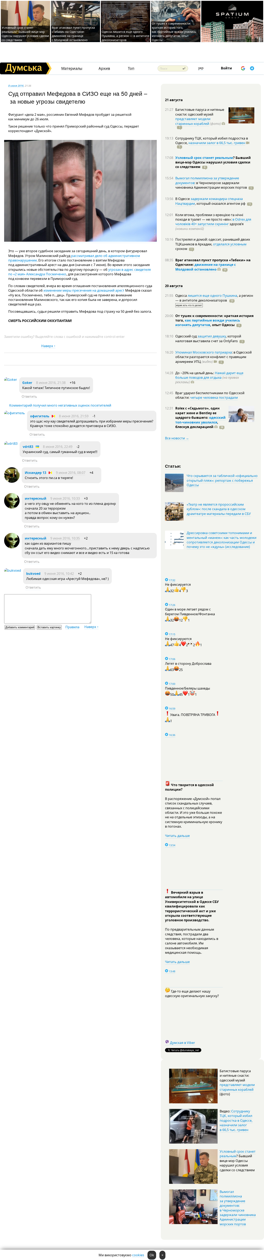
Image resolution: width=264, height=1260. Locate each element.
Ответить (29, 396)
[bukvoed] (12, 570)
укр (201, 68)
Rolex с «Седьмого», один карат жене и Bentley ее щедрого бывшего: (197, 413)
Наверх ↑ (48, 346)
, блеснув (196, 424)
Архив (104, 68)
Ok (152, 1255)
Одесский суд (186, 336)
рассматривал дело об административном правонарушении (74, 258)
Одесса (181, 295)
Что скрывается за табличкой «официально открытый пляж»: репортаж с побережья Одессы (222, 480)
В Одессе (183, 198)
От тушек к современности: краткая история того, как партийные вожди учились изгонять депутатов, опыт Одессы (174, 31)
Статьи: (173, 466)
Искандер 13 (35, 472)
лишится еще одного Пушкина (212, 295)
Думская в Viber (182, 1042)
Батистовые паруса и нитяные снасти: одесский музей (199, 111)
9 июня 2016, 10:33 (65, 498)
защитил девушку (212, 336)
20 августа (174, 286)
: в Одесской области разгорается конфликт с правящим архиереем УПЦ (213, 357)
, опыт (222, 325)
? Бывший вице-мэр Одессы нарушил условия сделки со (213, 162)
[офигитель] (14, 413)
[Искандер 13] (12, 481)
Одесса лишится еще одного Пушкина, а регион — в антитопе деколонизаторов (125, 36)
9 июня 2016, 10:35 (65, 538)
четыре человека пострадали (214, 397)
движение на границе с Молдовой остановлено (205, 266)
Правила (72, 627)
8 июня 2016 (16, 86)
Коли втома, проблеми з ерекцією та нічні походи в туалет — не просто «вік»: (209, 217)
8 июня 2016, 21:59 (73, 416)
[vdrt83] (11, 443)
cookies (138, 1255)
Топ (131, 68)
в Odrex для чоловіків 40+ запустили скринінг (213, 221)
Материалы (71, 68)
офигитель (39, 416)
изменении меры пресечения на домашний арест (83, 290)
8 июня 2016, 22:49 (57, 446)
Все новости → (177, 438)
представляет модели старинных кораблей (192, 121)
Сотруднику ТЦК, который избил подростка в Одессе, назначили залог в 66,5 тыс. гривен (236, 1120)
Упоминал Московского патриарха (203, 352)
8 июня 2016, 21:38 (51, 382)
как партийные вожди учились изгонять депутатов (207, 322)
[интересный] (12, 507)
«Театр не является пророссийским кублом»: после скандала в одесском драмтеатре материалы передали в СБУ (219, 509)
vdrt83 (28, 446)
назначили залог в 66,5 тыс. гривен (217, 143)
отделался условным (229, 244)
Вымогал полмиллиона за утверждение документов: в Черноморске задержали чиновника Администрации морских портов (238, 1207)
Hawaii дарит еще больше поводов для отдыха (209, 375)
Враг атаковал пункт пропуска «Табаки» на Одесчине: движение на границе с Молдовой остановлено (73, 34)
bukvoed (33, 573)
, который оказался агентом (220, 203)
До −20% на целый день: (195, 373)
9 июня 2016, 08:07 (70, 472)
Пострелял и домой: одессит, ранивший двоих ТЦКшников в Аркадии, (212, 241)
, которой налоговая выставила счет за (208, 338)
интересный (35, 498)
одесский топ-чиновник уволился (200, 419)
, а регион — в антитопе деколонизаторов (214, 297)
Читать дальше (177, 835)
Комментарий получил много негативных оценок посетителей (60, 405)
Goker (27, 382)
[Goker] (10, 379)
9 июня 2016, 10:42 (59, 573)
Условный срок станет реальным (204, 157)
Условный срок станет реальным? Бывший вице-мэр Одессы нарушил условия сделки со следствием (25, 34)
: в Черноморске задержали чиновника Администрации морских (211, 185)
